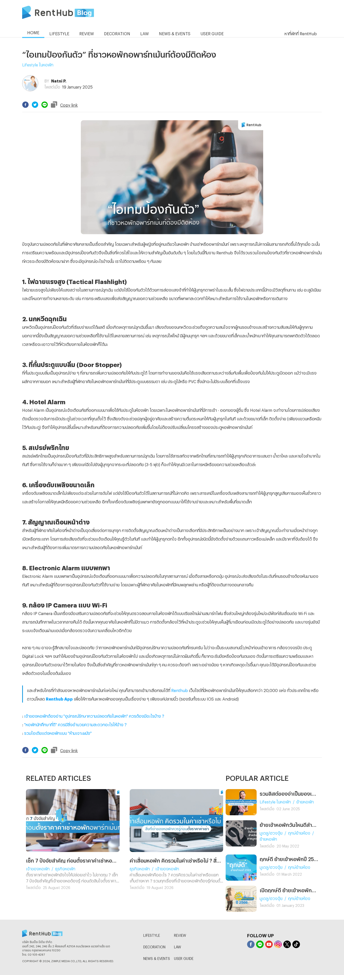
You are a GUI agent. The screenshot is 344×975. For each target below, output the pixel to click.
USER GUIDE (183, 957)
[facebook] (25, 104)
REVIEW (180, 934)
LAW (177, 946)
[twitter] (35, 104)
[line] (44, 104)
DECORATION (154, 946)
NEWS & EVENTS (156, 957)
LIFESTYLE (151, 934)
